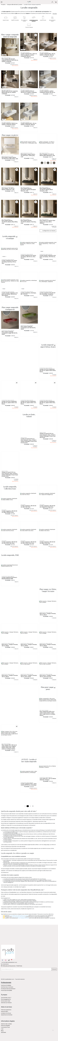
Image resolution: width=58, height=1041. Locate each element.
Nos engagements (6, 999)
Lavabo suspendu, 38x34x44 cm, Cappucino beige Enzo (47, 506)
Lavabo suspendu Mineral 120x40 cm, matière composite (29, 91)
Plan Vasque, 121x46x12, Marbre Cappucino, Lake (8, 189)
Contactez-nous (5, 1027)
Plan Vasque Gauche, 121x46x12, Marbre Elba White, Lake (10, 222)
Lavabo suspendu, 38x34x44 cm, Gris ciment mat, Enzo (28, 542)
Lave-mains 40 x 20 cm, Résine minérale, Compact (48, 779)
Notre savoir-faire (5, 1001)
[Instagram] (6, 960)
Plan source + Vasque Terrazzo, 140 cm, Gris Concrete (48, 676)
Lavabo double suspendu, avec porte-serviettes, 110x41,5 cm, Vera (48, 257)
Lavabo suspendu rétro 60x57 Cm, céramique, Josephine (47, 293)
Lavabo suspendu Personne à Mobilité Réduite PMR (9, 578)
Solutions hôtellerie (6, 985)
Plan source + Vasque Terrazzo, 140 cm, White (29, 645)
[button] (35, 35)
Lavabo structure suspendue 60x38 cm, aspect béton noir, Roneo (9, 403)
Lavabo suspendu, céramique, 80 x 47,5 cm (28, 293)
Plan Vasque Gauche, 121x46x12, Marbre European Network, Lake (28, 190)
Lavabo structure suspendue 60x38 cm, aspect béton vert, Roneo (28, 403)
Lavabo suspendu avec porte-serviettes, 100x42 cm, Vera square (28, 257)
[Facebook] (2, 960)
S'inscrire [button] (54, 969)
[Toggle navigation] (1, 2)
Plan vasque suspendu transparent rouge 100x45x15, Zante (9, 333)
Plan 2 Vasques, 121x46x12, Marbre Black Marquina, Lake (47, 155)
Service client (4, 1011)
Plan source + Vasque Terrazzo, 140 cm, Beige (48, 645)
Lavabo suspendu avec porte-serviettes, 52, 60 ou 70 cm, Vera (9, 262)
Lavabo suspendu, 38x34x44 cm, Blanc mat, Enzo (47, 542)
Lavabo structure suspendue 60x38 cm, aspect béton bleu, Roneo (47, 403)
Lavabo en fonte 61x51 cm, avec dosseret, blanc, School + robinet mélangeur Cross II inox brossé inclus (29, 440)
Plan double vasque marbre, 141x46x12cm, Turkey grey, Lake (28, 155)
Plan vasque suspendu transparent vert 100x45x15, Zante (28, 328)
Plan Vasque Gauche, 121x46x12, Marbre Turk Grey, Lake (28, 222)
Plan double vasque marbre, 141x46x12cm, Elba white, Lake (10, 158)
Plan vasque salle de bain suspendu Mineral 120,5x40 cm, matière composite (10, 60)
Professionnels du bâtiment (8, 988)
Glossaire (3, 1032)
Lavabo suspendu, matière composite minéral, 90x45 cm (47, 91)
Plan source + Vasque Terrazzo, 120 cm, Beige (10, 645)
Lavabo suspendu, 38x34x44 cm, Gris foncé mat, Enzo (9, 542)
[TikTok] (9, 960)
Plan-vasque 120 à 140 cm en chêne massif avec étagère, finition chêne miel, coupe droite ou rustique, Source (9, 747)
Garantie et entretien (6, 1014)
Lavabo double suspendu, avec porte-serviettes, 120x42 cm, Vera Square (10, 294)
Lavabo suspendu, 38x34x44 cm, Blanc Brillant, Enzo (9, 511)
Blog (2, 1030)
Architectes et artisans (7, 987)
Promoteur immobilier (6, 990)
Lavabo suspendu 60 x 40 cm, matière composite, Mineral (28, 124)
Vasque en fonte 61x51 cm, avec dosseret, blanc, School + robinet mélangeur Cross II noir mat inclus (48, 435)
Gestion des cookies (6, 1023)
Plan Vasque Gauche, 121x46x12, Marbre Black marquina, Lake (46, 190)
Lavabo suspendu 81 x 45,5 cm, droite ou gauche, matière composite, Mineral (29, 55)
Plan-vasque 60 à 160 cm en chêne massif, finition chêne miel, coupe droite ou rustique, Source (47, 713)
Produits (3, 4)
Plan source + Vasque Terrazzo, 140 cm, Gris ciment (29, 676)
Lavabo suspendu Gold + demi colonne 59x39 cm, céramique (28, 784)
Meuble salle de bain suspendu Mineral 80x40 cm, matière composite (10, 92)
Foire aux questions (6, 1009)
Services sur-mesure (6, 1002)
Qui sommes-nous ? (6, 997)
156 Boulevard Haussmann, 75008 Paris (12, 965)
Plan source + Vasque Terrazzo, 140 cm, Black (48, 614)
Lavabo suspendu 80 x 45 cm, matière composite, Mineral (47, 54)
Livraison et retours (6, 1013)
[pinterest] (11, 960)
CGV (2, 1029)
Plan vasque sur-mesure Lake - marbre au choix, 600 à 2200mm (48, 222)
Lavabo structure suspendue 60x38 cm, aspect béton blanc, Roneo (48, 370)
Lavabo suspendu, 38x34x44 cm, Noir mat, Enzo (28, 506)
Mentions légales (5, 1025)
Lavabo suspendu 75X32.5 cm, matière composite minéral (10, 124)
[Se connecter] (52, 2)
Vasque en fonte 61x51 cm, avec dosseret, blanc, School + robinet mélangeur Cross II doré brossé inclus (10, 474)
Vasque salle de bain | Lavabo (14, 4)
